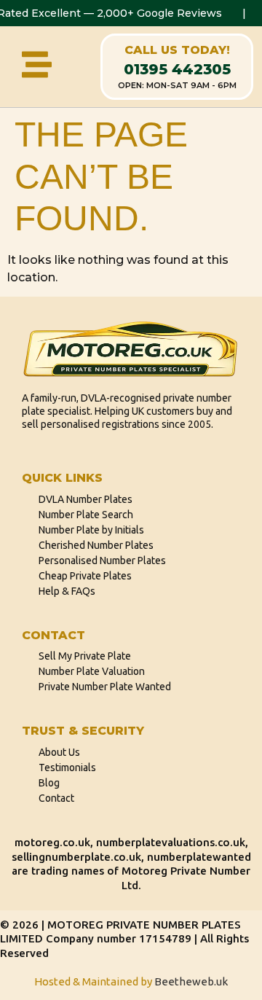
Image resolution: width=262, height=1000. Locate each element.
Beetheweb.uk (191, 981)
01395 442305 (177, 69)
